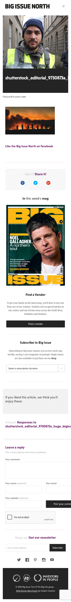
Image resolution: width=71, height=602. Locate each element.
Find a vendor (35, 323)
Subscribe (58, 547)
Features (7, 96)
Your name (15, 483)
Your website (16, 498)
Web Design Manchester (27, 591)
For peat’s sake (18, 96)
